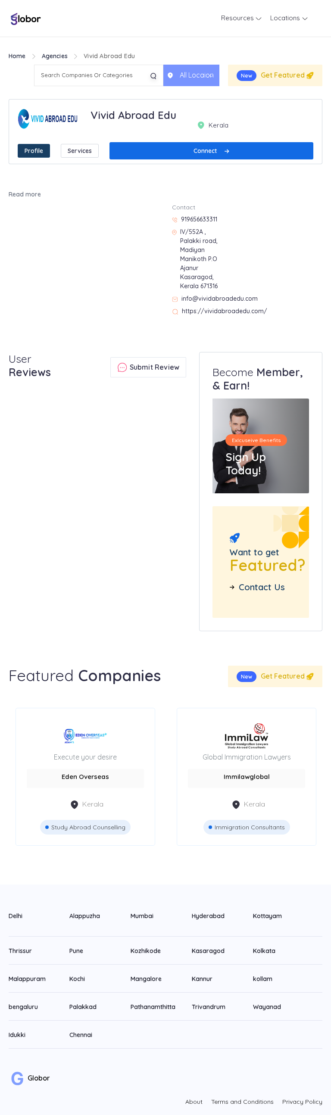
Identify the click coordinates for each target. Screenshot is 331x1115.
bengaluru (23, 1007)
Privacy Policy (302, 1102)
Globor (38, 1078)
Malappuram (27, 979)
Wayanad (267, 1007)
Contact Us (262, 587)
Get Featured (273, 75)
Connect (206, 151)
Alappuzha (84, 916)
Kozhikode (146, 951)
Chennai (80, 1035)
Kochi (77, 979)
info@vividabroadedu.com (219, 298)
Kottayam (267, 916)
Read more (25, 194)
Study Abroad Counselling (88, 827)
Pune (76, 951)
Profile (34, 151)
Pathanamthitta (153, 1007)
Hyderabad (208, 916)
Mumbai (142, 916)
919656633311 (199, 219)
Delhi (15, 916)
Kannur (202, 979)
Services (80, 151)
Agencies (55, 56)
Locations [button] (286, 18)
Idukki (17, 1035)
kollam (262, 979)
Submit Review (153, 367)
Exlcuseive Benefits (256, 440)
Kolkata (264, 951)
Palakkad (83, 1007)
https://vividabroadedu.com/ (224, 311)
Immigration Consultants (250, 827)
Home (17, 56)
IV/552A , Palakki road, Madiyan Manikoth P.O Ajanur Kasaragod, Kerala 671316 (199, 259)
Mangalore (146, 979)
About (194, 1102)
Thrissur (20, 951)
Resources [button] (238, 18)
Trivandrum (208, 1007)
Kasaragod (208, 951)
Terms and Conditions (242, 1102)
